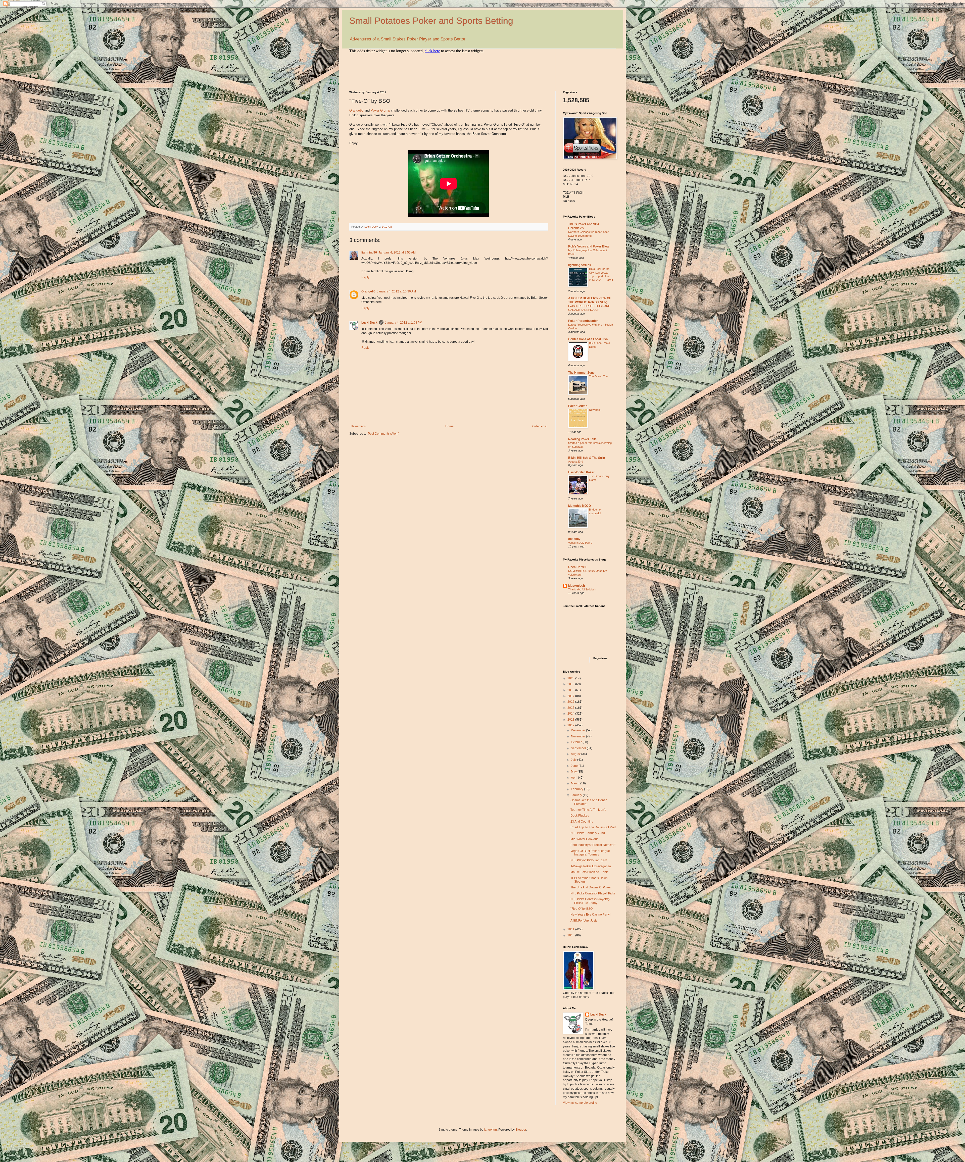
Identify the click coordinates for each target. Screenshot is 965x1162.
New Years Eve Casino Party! (590, 914)
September (579, 748)
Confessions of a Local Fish (588, 339)
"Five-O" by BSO (581, 909)
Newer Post (358, 426)
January (577, 795)
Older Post (539, 426)
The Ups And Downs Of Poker (590, 887)
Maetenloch (576, 585)
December (578, 730)
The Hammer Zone (581, 372)
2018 (571, 690)
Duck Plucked (579, 815)
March (575, 783)
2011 (571, 929)
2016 (571, 701)
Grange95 (356, 110)
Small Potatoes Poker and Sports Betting (431, 21)
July (574, 760)
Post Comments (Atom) (383, 433)
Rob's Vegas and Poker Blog (588, 246)
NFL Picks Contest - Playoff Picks (592, 893)
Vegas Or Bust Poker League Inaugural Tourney (590, 852)
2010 (571, 935)
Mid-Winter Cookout (584, 839)
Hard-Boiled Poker (581, 472)
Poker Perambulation (583, 321)
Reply (365, 277)
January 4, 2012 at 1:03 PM (403, 322)
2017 (571, 696)
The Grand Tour (599, 376)
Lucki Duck (369, 322)
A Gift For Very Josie (584, 920)
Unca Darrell (577, 567)
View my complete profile (580, 1102)
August (576, 754)
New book (595, 409)
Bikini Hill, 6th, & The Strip (586, 458)
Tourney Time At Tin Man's (588, 810)
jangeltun (490, 1129)
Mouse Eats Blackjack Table (589, 872)
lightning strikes (579, 265)
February (577, 789)
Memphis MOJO (579, 506)
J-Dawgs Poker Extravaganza (590, 866)
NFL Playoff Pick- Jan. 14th (588, 860)
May (574, 771)
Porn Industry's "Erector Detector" (592, 845)
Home (449, 426)
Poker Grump (380, 110)
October (577, 742)
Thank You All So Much (582, 589)
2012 (571, 725)
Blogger (520, 1129)
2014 (571, 713)
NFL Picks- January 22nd (587, 833)
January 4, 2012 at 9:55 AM (397, 252)
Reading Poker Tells (582, 439)
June (574, 766)
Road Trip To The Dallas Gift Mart (593, 827)
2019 (571, 684)
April (574, 777)
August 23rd (575, 461)
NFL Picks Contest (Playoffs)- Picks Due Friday (590, 900)
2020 (571, 678)
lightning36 (369, 252)
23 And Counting (581, 821)
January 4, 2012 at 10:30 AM (396, 291)
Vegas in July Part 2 (580, 542)
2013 (571, 719)
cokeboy (574, 539)
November (578, 736)
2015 (571, 708)
